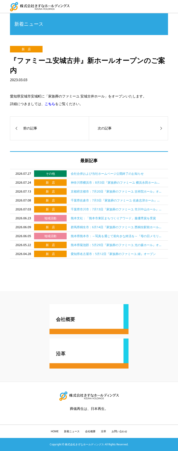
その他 (50, 173)
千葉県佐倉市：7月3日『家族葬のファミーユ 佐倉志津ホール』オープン (117, 200)
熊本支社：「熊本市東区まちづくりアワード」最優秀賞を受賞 (113, 218)
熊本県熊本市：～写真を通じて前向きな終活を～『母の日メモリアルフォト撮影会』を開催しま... (117, 236)
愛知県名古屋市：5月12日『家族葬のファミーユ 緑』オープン (113, 254)
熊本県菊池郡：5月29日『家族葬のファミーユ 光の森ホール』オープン (117, 245)
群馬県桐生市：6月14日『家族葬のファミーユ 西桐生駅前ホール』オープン (117, 227)
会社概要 (90, 431)
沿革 (103, 431)
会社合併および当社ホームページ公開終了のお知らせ (107, 173)
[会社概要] (89, 332)
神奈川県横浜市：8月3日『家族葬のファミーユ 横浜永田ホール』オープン (117, 182)
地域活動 (50, 218)
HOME (55, 431)
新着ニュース (72, 431)
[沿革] (89, 366)
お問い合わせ (119, 431)
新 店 (26, 49)
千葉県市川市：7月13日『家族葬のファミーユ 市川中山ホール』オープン (117, 209)
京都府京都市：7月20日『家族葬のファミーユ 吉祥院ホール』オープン (117, 191)
